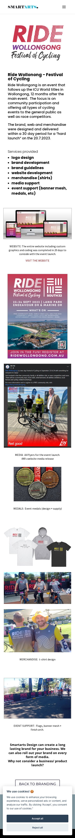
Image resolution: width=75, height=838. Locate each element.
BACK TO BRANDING (37, 784)
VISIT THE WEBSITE (37, 260)
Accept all (37, 818)
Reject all (37, 827)
